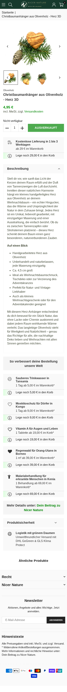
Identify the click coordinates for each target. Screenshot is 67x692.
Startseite (8, 12)
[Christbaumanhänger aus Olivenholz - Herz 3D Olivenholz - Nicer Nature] (11, 78)
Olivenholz (8, 90)
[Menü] (3, 4)
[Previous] (7, 46)
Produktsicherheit (20, 522)
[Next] (59, 46)
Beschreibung (18, 168)
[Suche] (10, 4)
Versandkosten (33, 111)
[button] (61, 4)
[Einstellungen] (54, 4)
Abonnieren (56, 620)
